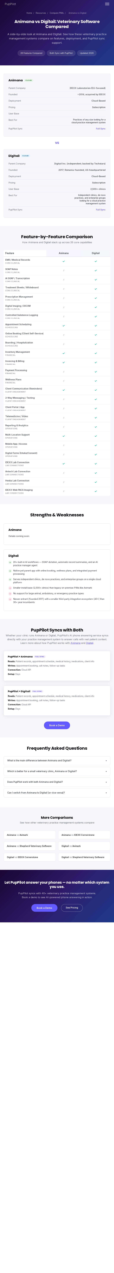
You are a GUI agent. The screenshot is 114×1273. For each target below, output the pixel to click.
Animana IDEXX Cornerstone (78, 835)
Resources (41, 13)
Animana (75, 643)
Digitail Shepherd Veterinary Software (83, 857)
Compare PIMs (57, 13)
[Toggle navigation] (107, 4)
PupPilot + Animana (20, 656)
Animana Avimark (17, 835)
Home (29, 13)
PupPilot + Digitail (19, 691)
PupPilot (10, 4)
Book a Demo (57, 725)
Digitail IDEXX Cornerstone (22, 857)
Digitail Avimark (71, 846)
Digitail (89, 643)
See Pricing (72, 907)
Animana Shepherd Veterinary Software (29, 846)
